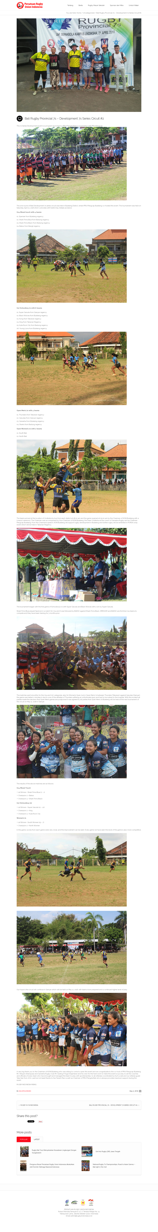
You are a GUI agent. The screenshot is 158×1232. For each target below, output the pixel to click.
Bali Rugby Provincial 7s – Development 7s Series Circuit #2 (113, 1105)
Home (79, 13)
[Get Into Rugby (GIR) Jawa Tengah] (87, 1151)
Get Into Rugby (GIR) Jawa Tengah (108, 1151)
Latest (37, 1139)
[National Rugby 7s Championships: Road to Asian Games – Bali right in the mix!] (86, 1165)
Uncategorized (88, 13)
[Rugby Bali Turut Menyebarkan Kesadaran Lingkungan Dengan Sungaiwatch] (24, 1151)
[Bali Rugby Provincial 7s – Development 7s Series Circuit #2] (79, 65)
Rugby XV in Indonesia (29, 1105)
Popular (23, 1139)
